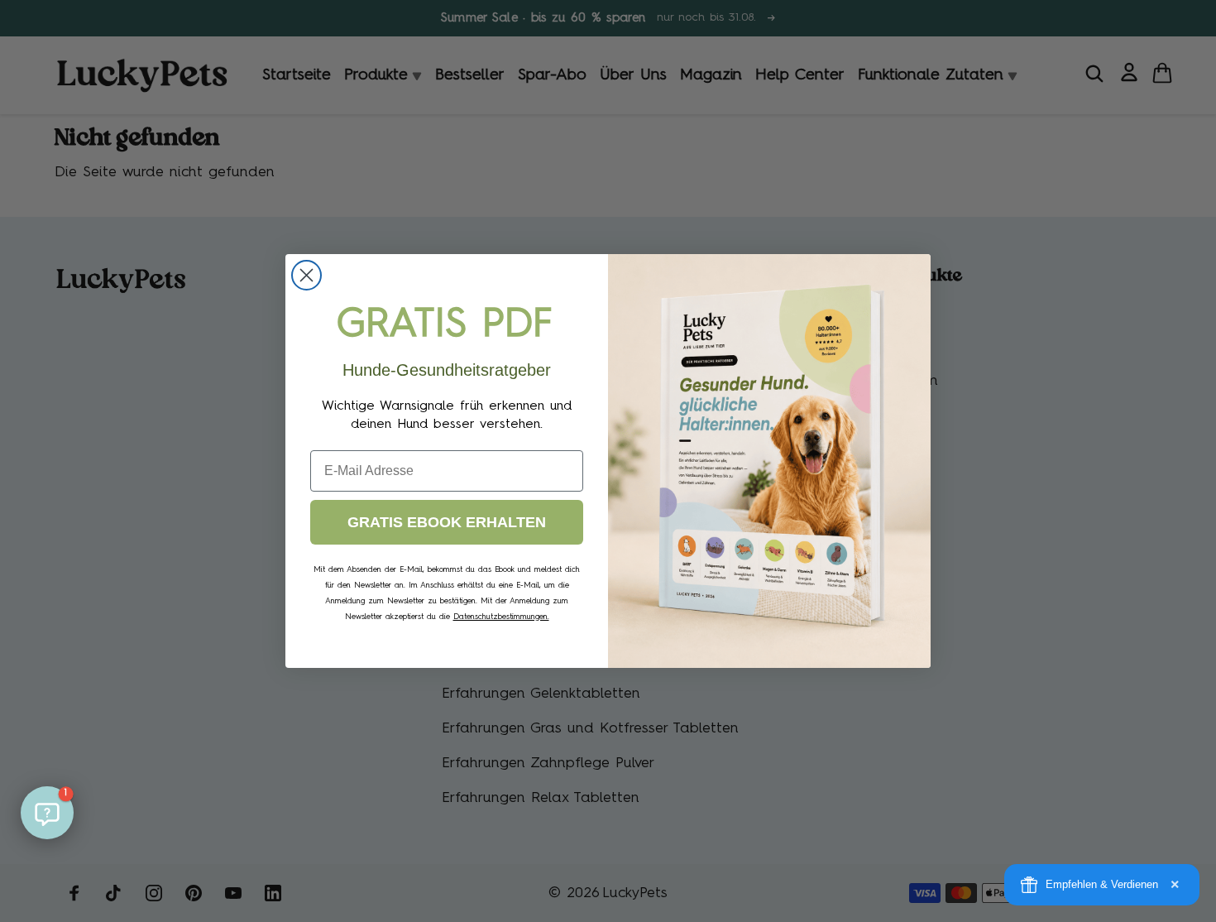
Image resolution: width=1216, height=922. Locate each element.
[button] (47, 812)
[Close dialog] (306, 275)
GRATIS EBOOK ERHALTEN (446, 522)
